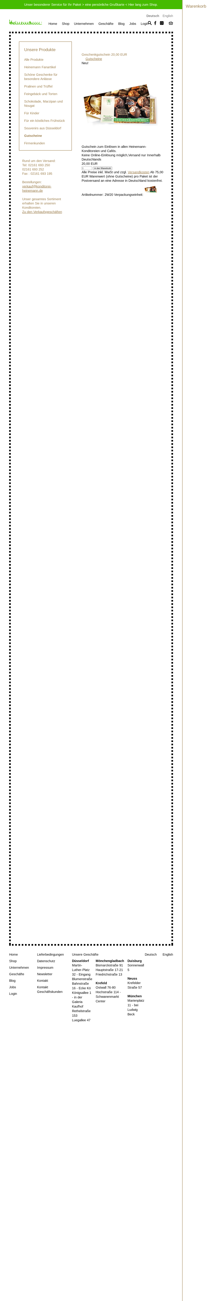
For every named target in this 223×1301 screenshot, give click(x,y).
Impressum (45, 967)
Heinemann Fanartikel (40, 67)
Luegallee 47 (81, 1020)
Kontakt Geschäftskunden (50, 989)
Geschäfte (105, 23)
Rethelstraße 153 (81, 1013)
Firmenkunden (34, 143)
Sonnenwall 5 (135, 967)
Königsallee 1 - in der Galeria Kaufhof (81, 999)
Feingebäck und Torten (40, 94)
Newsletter (44, 974)
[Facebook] (155, 23)
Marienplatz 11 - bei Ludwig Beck (135, 1007)
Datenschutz (46, 961)
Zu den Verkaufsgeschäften (42, 212)
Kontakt (42, 980)
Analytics (6, 1208)
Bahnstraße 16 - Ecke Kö (81, 986)
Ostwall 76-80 (106, 987)
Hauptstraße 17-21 (109, 970)
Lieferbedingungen (50, 954)
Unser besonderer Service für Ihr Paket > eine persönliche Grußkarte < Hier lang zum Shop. (91, 4)
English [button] (168, 16)
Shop (65, 23)
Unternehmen (84, 23)
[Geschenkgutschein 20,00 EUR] (121, 105)
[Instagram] (162, 23)
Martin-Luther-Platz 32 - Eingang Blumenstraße (82, 972)
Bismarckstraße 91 (109, 965)
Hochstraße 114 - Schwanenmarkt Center (108, 996)
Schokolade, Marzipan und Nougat (43, 103)
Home (52, 23)
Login (145, 23)
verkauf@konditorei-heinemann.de (36, 188)
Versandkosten (138, 172)
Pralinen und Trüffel (38, 86)
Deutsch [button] (152, 16)
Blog (121, 23)
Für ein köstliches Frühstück (44, 120)
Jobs (132, 23)
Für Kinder (31, 113)
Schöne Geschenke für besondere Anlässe (40, 77)
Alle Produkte (33, 59)
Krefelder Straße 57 (134, 985)
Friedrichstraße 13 (109, 974)
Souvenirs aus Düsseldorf (42, 128)
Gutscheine (33, 135)
